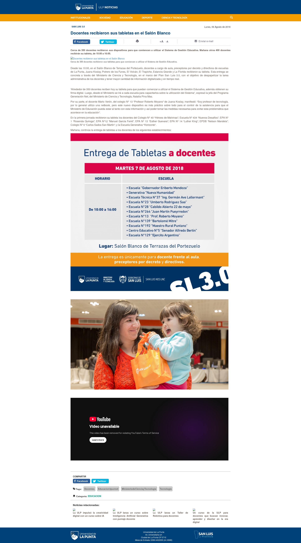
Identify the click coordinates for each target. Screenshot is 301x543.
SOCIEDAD (105, 18)
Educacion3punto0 (108, 488)
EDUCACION (94, 496)
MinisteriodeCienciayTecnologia (139, 488)
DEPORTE (147, 18)
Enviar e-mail (206, 41)
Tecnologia (166, 488)
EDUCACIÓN (126, 18)
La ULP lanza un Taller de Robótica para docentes (170, 514)
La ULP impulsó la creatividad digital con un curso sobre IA (90, 514)
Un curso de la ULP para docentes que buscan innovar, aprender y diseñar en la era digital (210, 517)
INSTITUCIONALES (80, 18)
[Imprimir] (137, 41)
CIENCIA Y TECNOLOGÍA (174, 18)
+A (161, 41)
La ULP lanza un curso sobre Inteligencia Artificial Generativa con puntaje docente (130, 515)
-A (167, 41)
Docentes (89, 488)
